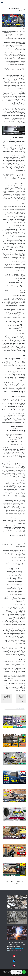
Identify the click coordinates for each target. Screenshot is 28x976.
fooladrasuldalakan (7, 972)
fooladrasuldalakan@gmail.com (18, 948)
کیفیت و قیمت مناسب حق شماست (15, 882)
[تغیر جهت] (2, 2)
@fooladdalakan (17, 950)
